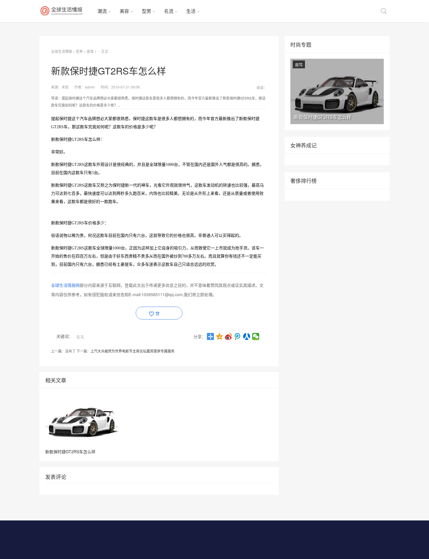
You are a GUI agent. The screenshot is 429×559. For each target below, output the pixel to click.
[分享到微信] (255, 336)
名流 (168, 11)
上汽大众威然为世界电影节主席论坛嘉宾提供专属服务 (132, 350)
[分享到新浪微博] (228, 336)
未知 (65, 86)
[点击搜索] (384, 11)
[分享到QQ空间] (219, 336)
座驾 (90, 51)
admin (90, 86)
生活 (191, 11)
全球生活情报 (61, 51)
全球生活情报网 (65, 285)
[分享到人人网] (246, 336)
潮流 (102, 11)
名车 (80, 337)
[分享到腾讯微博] (237, 336)
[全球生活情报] (66, 11)
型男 (146, 11)
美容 (124, 11)
